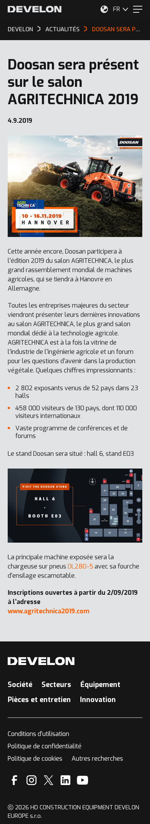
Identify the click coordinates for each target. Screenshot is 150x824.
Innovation (98, 699)
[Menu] (137, 9)
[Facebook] (14, 780)
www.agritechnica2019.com (48, 611)
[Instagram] (31, 780)
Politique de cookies (35, 759)
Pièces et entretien (39, 699)
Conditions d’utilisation (38, 734)
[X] (48, 780)
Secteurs (56, 684)
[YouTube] (82, 780)
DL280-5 (80, 566)
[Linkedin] (65, 780)
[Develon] (35, 9)
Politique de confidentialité (45, 746)
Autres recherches (97, 759)
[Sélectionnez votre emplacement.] (104, 9)
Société (20, 684)
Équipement (100, 684)
